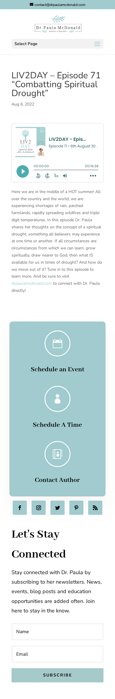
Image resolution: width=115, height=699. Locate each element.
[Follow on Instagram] (39, 508)
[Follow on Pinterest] (76, 508)
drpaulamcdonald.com (32, 283)
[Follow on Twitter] (57, 508)
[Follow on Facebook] (20, 508)
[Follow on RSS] (95, 508)
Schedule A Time (57, 425)
